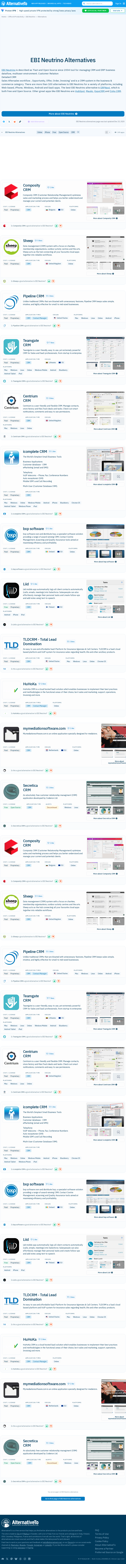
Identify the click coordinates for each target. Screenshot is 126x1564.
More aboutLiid (104, 617)
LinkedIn (48, 1545)
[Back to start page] (14, 3)
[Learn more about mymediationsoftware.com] (11, 734)
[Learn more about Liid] (11, 590)
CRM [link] (73, 132)
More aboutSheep (104, 274)
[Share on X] (9, 121)
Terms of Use (102, 1534)
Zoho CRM (115, 91)
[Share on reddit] (14, 121)
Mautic (89, 91)
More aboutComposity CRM (104, 218)
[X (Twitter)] (7, 1559)
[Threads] (20, 1559)
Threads (29, 1545)
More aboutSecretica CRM (104, 818)
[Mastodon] (11, 1559)
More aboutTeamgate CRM (104, 373)
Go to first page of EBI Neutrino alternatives (63, 1499)
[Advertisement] (63, 36)
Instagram (38, 1545)
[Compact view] (109, 132)
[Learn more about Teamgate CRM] (11, 347)
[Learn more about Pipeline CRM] (11, 302)
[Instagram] (25, 1559)
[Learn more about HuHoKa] (11, 690)
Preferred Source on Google (109, 1552)
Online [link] (39, 132)
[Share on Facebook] (4, 121)
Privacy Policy (102, 1537)
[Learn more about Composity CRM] (11, 191)
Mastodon (15, 1545)
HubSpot (80, 91)
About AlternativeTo (105, 1545)
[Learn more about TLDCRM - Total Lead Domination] (11, 646)
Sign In (118, 3)
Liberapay (21, 1548)
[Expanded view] (106, 132)
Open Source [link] (64, 132)
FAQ (97, 1530)
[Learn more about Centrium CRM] (11, 402)
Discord (71, 1542)
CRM (28, 210)
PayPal (30, 1548)
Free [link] (54, 132)
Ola (18, 1534)
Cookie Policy (101, 1541)
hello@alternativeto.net (52, 1542)
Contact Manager (40, 318)
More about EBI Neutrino (61, 113)
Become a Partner (104, 1548)
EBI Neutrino (9, 69)
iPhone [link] (47, 132)
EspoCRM (99, 91)
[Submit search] (84, 3)
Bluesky (23, 1545)
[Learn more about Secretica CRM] (11, 791)
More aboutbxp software (104, 562)
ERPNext (105, 87)
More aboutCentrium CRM (104, 429)
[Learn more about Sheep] (11, 247)
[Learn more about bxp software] (11, 535)
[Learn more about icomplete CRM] (11, 458)
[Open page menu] (124, 3)
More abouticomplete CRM (104, 484)
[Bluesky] (16, 1559)
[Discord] (2, 1559)
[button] (50, 187)
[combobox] (97, 3)
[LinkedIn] (29, 1559)
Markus (26, 1534)
